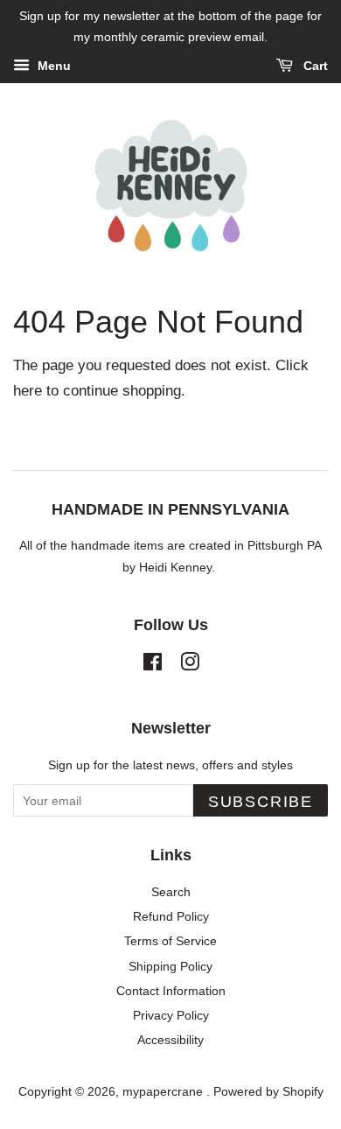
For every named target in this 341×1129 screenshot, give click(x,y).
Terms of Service (170, 941)
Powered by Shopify (268, 1091)
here (27, 390)
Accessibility (170, 1040)
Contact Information (171, 991)
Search (171, 892)
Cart (314, 66)
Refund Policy (171, 916)
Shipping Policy (170, 966)
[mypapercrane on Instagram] (189, 665)
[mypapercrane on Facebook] (153, 665)
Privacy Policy (171, 1015)
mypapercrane (164, 1091)
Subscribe (260, 801)
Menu (52, 66)
